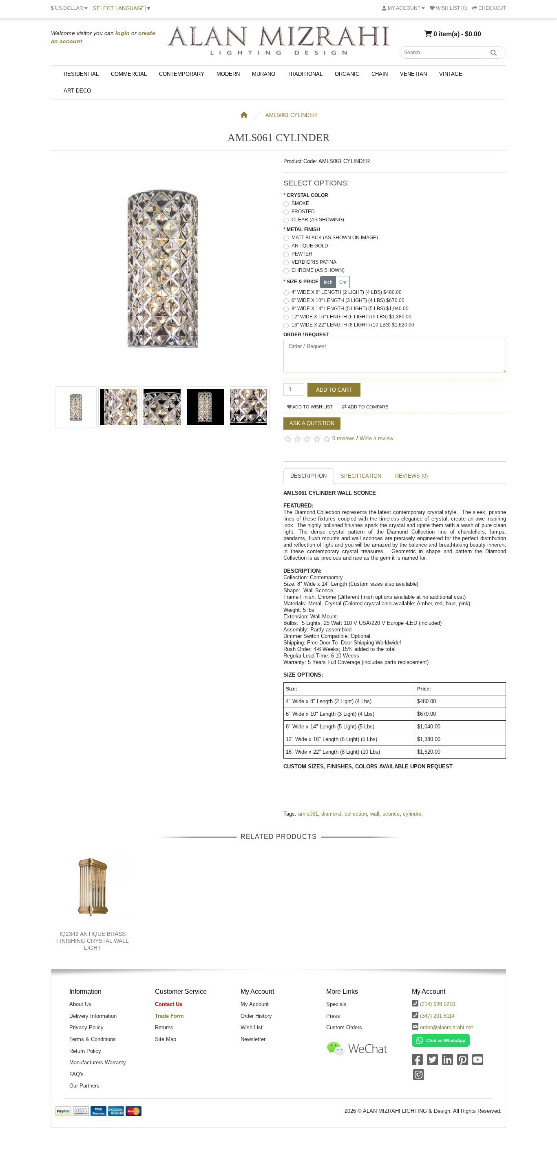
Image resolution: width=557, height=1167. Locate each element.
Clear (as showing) (318, 220)
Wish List (252, 1027)
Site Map (165, 1039)
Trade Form (169, 1016)
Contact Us (168, 1004)
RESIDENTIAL (81, 74)
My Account (255, 1004)
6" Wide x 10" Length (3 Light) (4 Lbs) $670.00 (348, 300)
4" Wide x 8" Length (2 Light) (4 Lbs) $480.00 (347, 292)
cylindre (412, 814)
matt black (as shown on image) (335, 237)
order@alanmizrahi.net (446, 1027)
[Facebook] (417, 1062)
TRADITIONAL (305, 74)
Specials (336, 1004)
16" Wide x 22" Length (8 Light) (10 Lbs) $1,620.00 (353, 325)
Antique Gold (310, 246)
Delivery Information (93, 1016)
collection (356, 814)
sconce (391, 814)
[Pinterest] (462, 1062)
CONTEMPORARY (181, 74)
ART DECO (77, 91)
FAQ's (76, 1074)
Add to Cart (334, 390)
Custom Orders (344, 1027)
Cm (342, 282)
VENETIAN (413, 74)
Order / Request (306, 335)
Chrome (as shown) (318, 270)
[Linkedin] (447, 1062)
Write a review (376, 438)
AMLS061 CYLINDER (291, 115)
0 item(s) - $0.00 (456, 34)
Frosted (303, 211)
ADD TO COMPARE (367, 406)
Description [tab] (308, 476)
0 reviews (343, 438)
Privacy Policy (86, 1027)
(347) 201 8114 (437, 1016)
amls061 (308, 814)
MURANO (263, 74)
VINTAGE (450, 74)
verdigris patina (314, 262)
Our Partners (84, 1086)
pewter (302, 254)
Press (333, 1016)
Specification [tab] (360, 476)
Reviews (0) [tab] (411, 476)
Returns (164, 1027)
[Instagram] (418, 1077)
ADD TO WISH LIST (312, 406)
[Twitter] (432, 1062)
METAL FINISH (303, 229)
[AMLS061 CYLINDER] (162, 378)
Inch (328, 282)
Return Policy (85, 1051)
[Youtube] (477, 1062)
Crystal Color (307, 195)
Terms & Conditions (92, 1039)
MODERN (228, 74)
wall (374, 814)
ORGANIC (347, 74)
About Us (80, 1004)
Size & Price (302, 282)
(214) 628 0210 (437, 1004)
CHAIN (379, 74)
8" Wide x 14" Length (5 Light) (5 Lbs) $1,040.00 (350, 308)
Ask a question (312, 423)
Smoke (300, 203)
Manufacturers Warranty (97, 1062)
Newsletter (253, 1039)
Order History (256, 1016)
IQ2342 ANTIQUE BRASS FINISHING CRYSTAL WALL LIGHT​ (92, 941)
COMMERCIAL (129, 74)
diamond (331, 814)
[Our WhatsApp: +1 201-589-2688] (441, 1040)
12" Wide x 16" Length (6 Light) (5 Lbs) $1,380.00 (351, 317)
